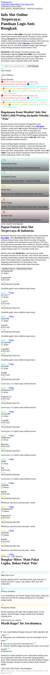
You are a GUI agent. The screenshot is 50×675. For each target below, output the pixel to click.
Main (12, 293)
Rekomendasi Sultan (24, 269)
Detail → (4, 293)
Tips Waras (25, 4)
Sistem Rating (15, 4)
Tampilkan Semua (8, 269)
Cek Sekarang (33, 66)
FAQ (32, 4)
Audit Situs (5, 4)
